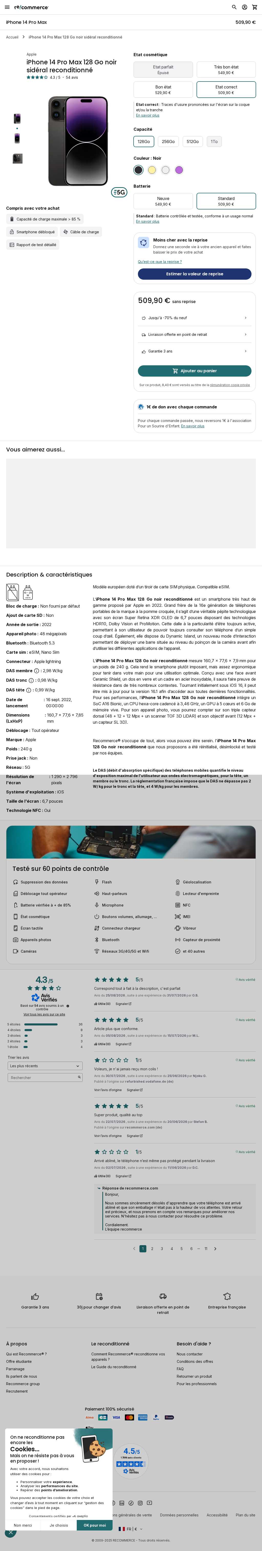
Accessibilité (217, 1515)
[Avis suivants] (215, 1249)
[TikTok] (131, 1502)
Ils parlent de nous (21, 1376)
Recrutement (17, 1391)
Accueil (12, 37)
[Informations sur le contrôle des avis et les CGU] (68, 1006)
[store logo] (31, 7)
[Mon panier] (255, 7)
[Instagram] (140, 1502)
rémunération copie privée (230, 385)
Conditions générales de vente (126, 1515)
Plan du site (245, 1515)
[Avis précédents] (134, 1248)
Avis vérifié (247, 979)
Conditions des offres (195, 1361)
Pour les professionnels (197, 1384)
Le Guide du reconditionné (113, 1367)
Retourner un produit (194, 1376)
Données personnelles (179, 1515)
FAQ (180, 1369)
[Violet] (179, 170)
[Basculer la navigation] (7, 7)
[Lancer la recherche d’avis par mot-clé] (79, 1077)
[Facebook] (113, 1502)
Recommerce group (23, 1384)
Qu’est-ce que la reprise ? (160, 261)
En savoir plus (147, 115)
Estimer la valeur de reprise (194, 274)
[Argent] (165, 170)
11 (206, 1248)
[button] (131, 1529)
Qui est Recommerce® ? (26, 1354)
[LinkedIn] (122, 1502)
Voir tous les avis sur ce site (44, 1014)
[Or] (152, 170)
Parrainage (15, 1369)
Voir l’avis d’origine (108, 1090)
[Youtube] (149, 1502)
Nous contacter (190, 1354)
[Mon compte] (245, 7)
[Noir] (138, 170)
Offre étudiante (19, 1361)
